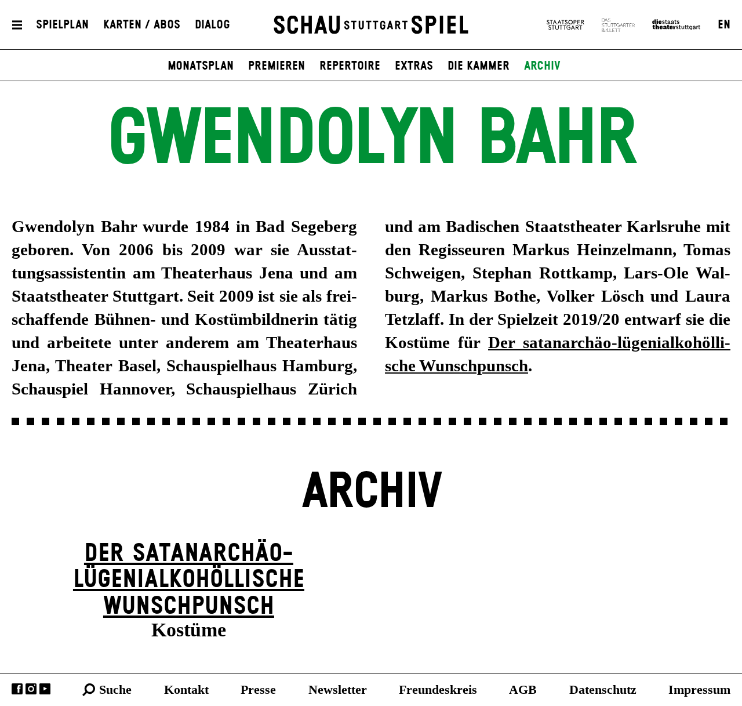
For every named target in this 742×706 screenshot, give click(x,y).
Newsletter (337, 689)
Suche (115, 689)
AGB (523, 689)
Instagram (31, 688)
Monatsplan (201, 66)
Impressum (699, 689)
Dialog (212, 25)
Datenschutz (602, 689)
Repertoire (349, 66)
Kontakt (186, 689)
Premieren (276, 66)
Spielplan (62, 25)
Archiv (542, 66)
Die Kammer (479, 66)
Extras (414, 66)
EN (724, 25)
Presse (258, 689)
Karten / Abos (141, 25)
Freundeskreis (438, 689)
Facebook (17, 688)
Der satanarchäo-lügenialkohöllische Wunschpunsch (188, 580)
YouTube (44, 688)
